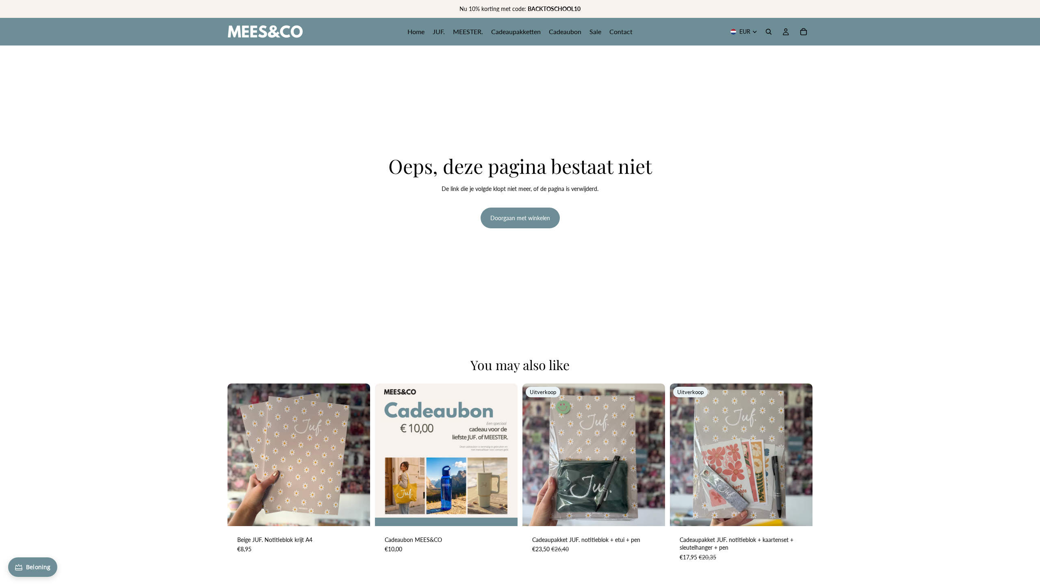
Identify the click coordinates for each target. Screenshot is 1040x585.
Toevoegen (364, 513)
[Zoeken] (769, 32)
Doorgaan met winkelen (520, 217)
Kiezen (511, 513)
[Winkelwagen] (803, 32)
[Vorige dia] (240, 455)
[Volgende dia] (358, 455)
